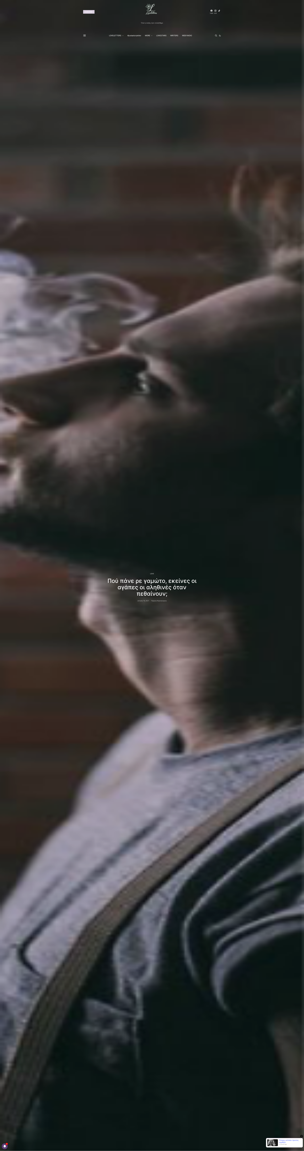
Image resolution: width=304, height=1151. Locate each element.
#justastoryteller (134, 35)
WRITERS (174, 35)
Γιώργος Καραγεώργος (159, 601)
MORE (147, 35)
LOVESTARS (161, 35)
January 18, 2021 (143, 601)
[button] (220, 36)
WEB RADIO (187, 35)
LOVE (152, 574)
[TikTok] (219, 12)
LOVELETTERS (115, 35)
